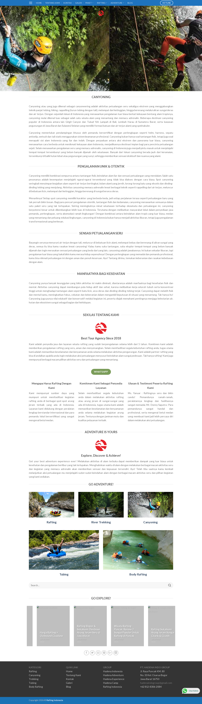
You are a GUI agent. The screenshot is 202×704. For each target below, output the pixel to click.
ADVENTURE (116, 3)
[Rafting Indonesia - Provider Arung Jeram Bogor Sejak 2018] (101, 13)
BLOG (130, 3)
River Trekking (101, 522)
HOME (39, 3)
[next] (174, 628)
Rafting (51, 522)
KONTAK (67, 3)
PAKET (88, 3)
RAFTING (101, 3)
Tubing (64, 574)
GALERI (78, 3)
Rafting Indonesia (54, 700)
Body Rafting (138, 574)
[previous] (28, 628)
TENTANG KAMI (52, 3)
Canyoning (150, 522)
